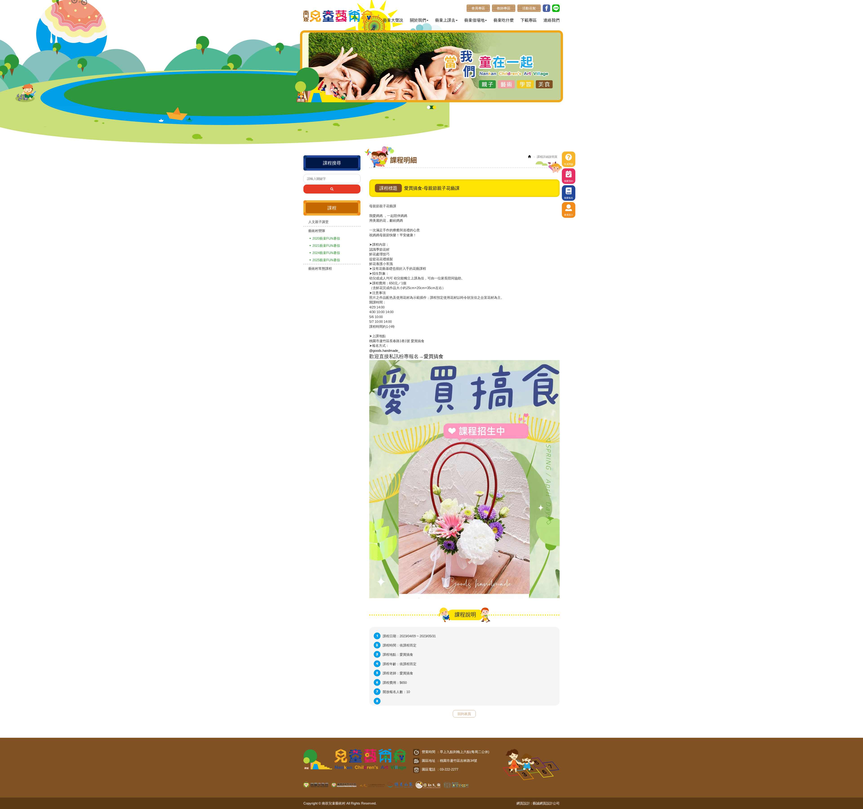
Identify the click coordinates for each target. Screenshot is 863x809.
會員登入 (568, 215)
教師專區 (503, 8)
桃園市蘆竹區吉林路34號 (458, 760)
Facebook (546, 8)
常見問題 (568, 164)
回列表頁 (464, 714)
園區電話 (428, 769)
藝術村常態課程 (320, 268)
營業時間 (428, 752)
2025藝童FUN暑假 (326, 260)
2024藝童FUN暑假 (326, 253)
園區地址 (428, 760)
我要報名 (568, 198)
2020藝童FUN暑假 (326, 238)
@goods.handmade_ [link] (384, 350)
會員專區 (478, 8)
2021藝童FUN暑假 (326, 245)
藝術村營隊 (316, 231)
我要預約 (568, 181)
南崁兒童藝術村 (338, 16)
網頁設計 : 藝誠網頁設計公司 (538, 803)
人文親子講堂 (318, 222)
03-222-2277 (449, 769)
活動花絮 (529, 8)
